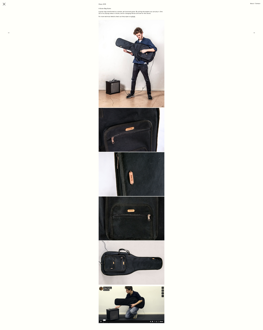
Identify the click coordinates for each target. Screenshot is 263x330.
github (133, 16)
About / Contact (255, 3)
